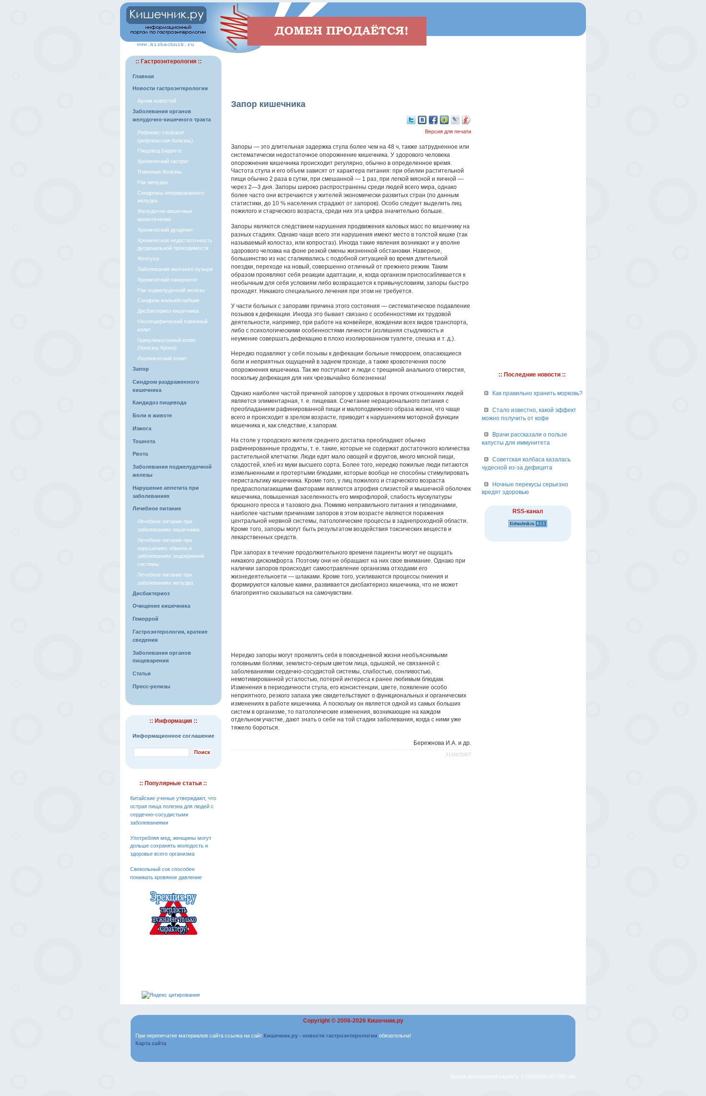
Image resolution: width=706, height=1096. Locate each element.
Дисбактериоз (151, 593)
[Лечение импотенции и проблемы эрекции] (173, 936)
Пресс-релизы (151, 686)
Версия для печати (448, 131)
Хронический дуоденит (165, 230)
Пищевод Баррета (159, 150)
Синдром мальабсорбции (168, 300)
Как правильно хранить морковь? (537, 393)
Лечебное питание (157, 508)
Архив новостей (156, 101)
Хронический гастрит (163, 161)
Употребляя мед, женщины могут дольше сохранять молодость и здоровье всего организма (170, 846)
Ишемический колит (162, 358)
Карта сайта (150, 1043)
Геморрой (145, 619)
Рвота (140, 454)
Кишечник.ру (385, 1020)
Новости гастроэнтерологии (170, 88)
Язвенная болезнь (159, 172)
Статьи (142, 673)
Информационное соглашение (173, 736)
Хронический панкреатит (167, 280)
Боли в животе (152, 415)
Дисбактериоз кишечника (168, 311)
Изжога (142, 428)
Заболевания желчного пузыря (175, 269)
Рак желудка (152, 182)
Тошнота (144, 441)
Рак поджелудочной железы (171, 290)
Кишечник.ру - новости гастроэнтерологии (320, 1035)
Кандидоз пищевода (159, 402)
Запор (141, 369)
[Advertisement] (351, 70)
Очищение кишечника (161, 606)
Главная (143, 76)
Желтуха (148, 258)
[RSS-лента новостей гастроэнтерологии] (528, 527)
